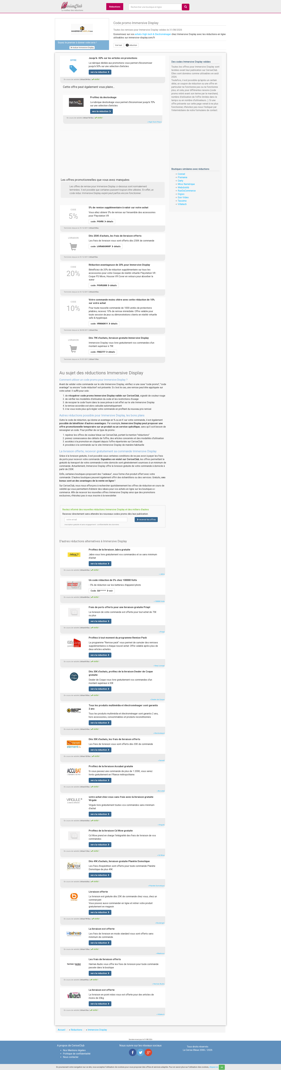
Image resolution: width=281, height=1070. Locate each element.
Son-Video (183, 197)
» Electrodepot (159, 733)
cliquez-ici (213, 1067)
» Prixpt (162, 632)
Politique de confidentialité (76, 1053)
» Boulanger (160, 923)
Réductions (114, 7)
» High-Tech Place (154, 122)
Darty (180, 180)
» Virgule (161, 825)
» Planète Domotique (156, 886)
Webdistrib (183, 187)
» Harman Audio (158, 984)
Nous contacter (70, 1057)
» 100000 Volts (159, 601)
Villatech (182, 204)
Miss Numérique (186, 184)
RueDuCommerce (187, 190)
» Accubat (161, 791)
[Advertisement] (112, 151)
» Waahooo (160, 953)
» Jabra (162, 574)
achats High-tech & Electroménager (153, 34)
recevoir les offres (147, 519)
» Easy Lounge (159, 666)
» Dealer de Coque (157, 699)
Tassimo (182, 200)
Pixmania (182, 177)
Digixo (181, 194)
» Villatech (161, 1014)
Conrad (181, 174)
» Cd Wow (161, 855)
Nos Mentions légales (74, 1050)
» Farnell (161, 760)
